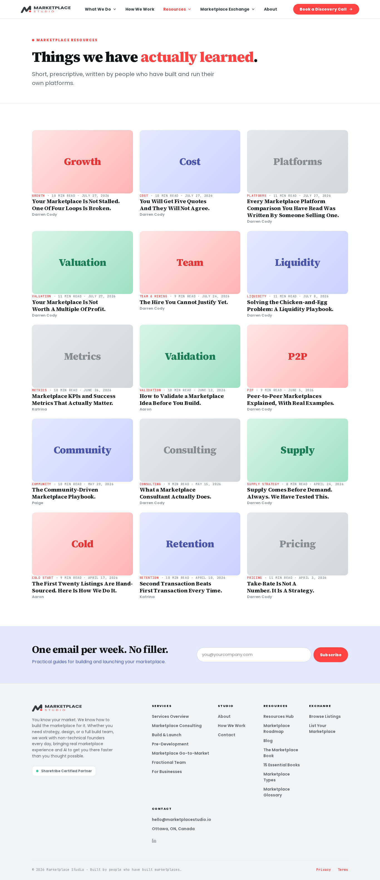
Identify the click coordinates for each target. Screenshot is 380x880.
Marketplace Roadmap (276, 728)
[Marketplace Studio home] (46, 9)
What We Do (98, 9)
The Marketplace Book (280, 753)
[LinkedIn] (154, 841)
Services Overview (170, 716)
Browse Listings (325, 716)
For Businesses (167, 771)
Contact (226, 735)
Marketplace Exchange (225, 9)
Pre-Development (170, 744)
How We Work (139, 9)
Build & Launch (166, 735)
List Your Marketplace (322, 728)
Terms (343, 869)
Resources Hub (278, 716)
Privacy (323, 869)
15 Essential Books (281, 765)
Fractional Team (169, 762)
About (270, 9)
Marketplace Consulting (177, 725)
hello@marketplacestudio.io (181, 819)
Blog (268, 740)
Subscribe (331, 655)
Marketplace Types (276, 777)
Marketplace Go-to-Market (180, 753)
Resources (174, 9)
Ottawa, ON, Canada (173, 829)
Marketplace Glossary (276, 792)
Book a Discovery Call (323, 9)
